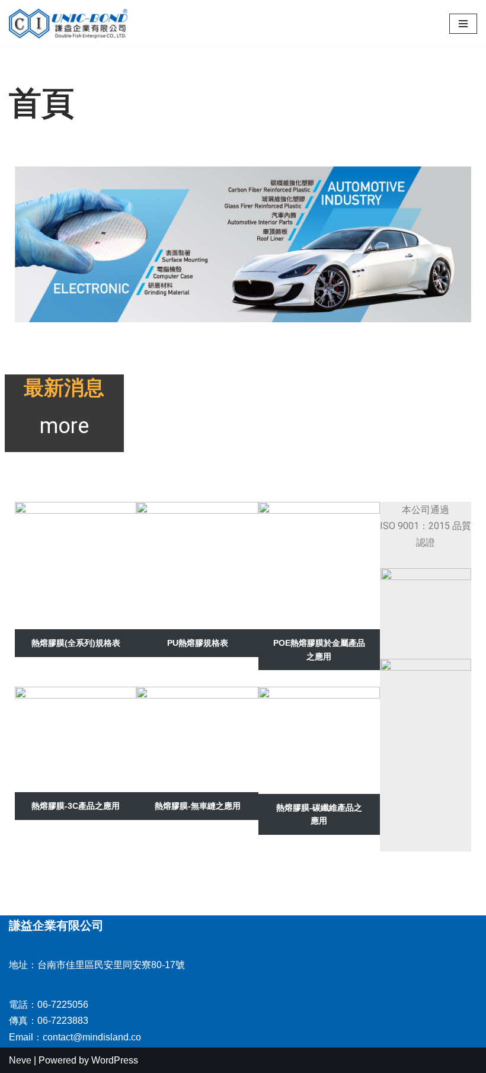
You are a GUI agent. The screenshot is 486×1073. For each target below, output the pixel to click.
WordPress (114, 1060)
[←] (68, 23)
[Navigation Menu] (463, 24)
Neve (20, 1060)
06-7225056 (62, 1005)
